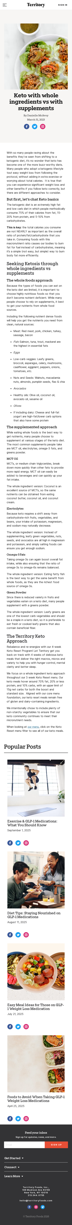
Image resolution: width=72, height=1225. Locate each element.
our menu (33, 726)
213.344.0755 (36, 1195)
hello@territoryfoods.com (36, 1200)
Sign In (62, 5)
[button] (36, 1158)
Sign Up (56, 1144)
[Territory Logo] (36, 5)
